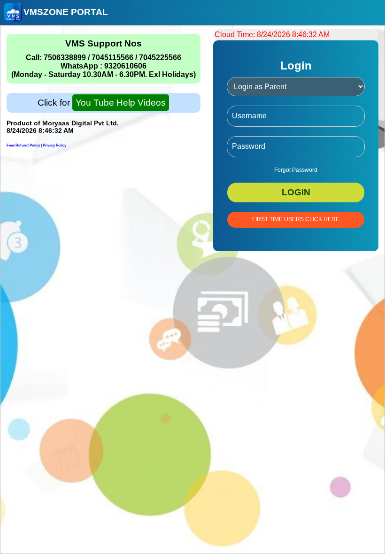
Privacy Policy (54, 145)
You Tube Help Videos (121, 103)
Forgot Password (295, 170)
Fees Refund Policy (23, 145)
